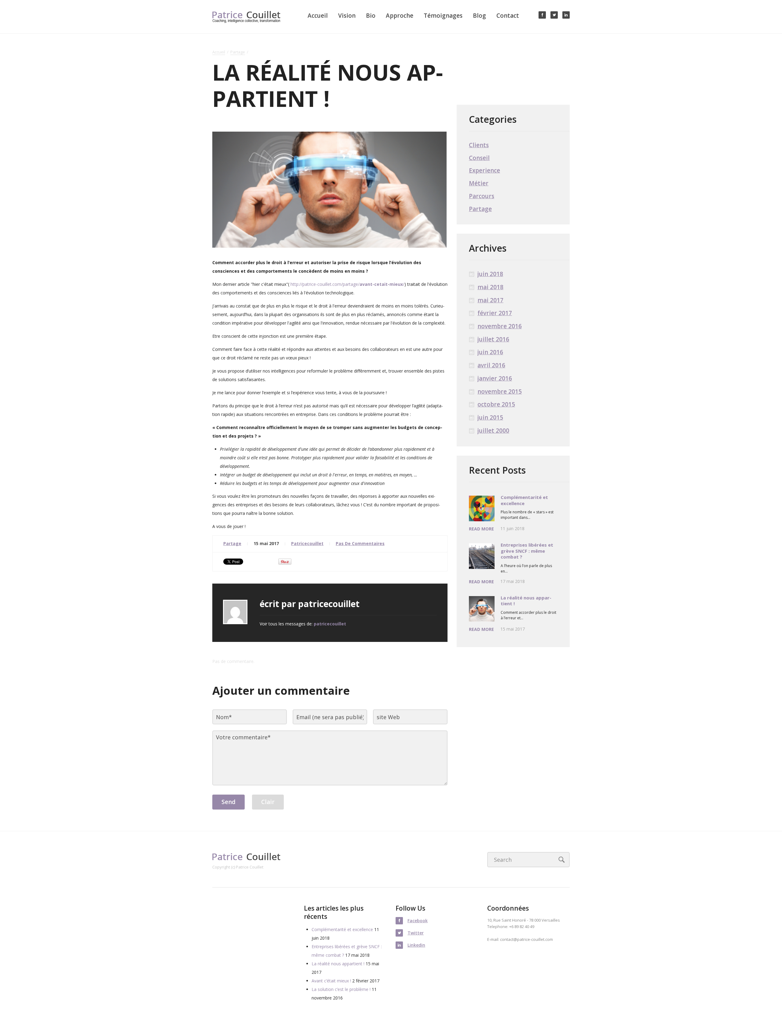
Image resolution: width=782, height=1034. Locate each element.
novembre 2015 (499, 391)
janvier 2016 (494, 378)
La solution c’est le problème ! (341, 989)
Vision (347, 15)
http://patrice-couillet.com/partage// (347, 284)
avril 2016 (491, 365)
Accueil (318, 15)
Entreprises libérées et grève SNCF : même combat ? (527, 551)
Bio (370, 15)
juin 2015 (490, 417)
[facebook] (542, 15)
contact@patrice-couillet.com (526, 939)
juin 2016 (490, 352)
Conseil (479, 158)
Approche (399, 15)
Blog (479, 15)
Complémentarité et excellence (524, 500)
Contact (507, 15)
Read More (481, 529)
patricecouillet (307, 543)
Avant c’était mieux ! (331, 981)
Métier (478, 183)
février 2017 (494, 313)
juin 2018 (490, 274)
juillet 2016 (493, 339)
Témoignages (443, 15)
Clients (479, 145)
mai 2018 (490, 287)
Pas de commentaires (360, 543)
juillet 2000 (493, 431)
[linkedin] (566, 15)
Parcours (481, 196)
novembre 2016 (499, 326)
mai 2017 (490, 300)
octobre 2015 (496, 404)
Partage (237, 52)
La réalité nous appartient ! (526, 601)
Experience (484, 170)
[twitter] (554, 15)
